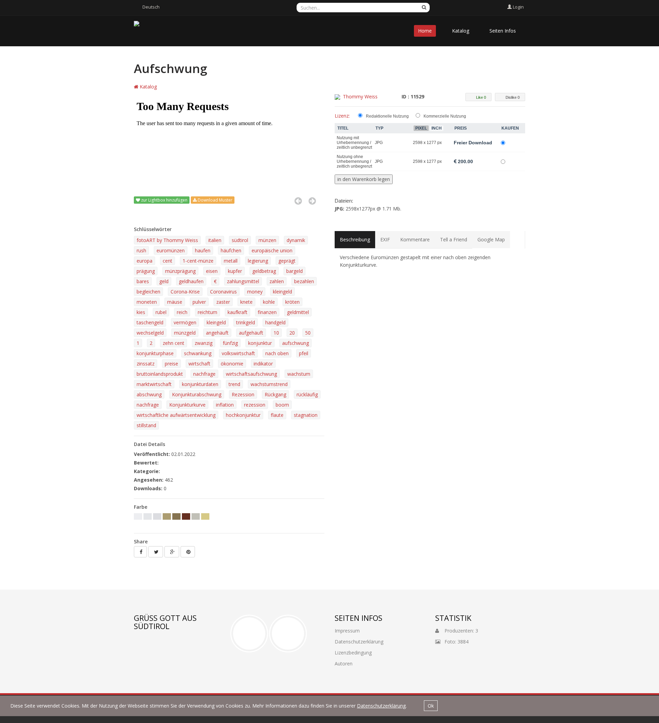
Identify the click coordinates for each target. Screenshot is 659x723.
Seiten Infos (502, 30)
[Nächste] (312, 201)
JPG (379, 142)
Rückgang (275, 394)
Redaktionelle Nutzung (387, 116)
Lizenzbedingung (353, 652)
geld (164, 281)
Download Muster (214, 200)
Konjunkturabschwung (196, 394)
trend (234, 384)
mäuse (174, 302)
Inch (436, 128)
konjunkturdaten (200, 384)
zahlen (276, 281)
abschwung (149, 394)
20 (292, 332)
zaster (223, 302)
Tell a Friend (453, 239)
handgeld (275, 322)
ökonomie (232, 363)
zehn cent (173, 343)
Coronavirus (223, 291)
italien (214, 240)
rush (141, 250)
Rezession (243, 394)
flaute (277, 415)
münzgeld (185, 332)
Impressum (347, 630)
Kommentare (415, 239)
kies (141, 312)
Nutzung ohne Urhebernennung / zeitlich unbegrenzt (354, 161)
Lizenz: (342, 115)
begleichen (148, 291)
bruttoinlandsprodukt (160, 374)
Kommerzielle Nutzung (445, 116)
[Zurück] (298, 201)
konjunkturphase (155, 353)
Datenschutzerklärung (381, 705)
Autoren (343, 663)
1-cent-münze (198, 260)
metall (231, 260)
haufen (202, 250)
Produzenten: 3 (458, 630)
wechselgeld (150, 332)
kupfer (235, 271)
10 (276, 332)
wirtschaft (199, 363)
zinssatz (145, 363)
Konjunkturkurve (187, 404)
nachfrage (204, 374)
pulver (199, 302)
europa (144, 260)
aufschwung (295, 343)
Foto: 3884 (454, 641)
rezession (254, 404)
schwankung (197, 353)
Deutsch (151, 7)
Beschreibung (355, 239)
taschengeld (150, 322)
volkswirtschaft (238, 353)
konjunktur (260, 343)
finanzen (267, 312)
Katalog (460, 30)
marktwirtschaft (154, 384)
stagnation (305, 415)
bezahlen (304, 281)
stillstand (146, 425)
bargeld (294, 271)
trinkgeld (245, 322)
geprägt (287, 260)
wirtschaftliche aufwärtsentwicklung (176, 415)
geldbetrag (264, 271)
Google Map (491, 239)
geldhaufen (191, 281)
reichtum (207, 312)
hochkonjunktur (243, 415)
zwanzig (203, 343)
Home (425, 30)
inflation (225, 404)
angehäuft (217, 332)
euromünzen (171, 250)
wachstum (298, 374)
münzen (267, 240)
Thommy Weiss (360, 96)
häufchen (231, 250)
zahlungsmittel (243, 281)
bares (143, 281)
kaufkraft (237, 312)
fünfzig (230, 343)
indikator (263, 363)
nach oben (277, 353)
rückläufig (307, 394)
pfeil (303, 353)
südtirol (240, 240)
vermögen (185, 322)
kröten (292, 302)
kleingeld (282, 291)
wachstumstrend (269, 384)
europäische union (272, 250)
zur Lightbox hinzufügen (163, 200)
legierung (258, 260)
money (255, 291)
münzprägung (180, 271)
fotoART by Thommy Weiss (167, 240)
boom (282, 404)
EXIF (385, 239)
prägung (146, 271)
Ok (431, 705)
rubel (160, 312)
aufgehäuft (251, 332)
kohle (269, 302)
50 (308, 332)
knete (246, 302)
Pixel (421, 128)
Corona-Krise (185, 291)
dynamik (296, 240)
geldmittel (298, 312)
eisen (212, 271)
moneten (147, 302)
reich (182, 312)
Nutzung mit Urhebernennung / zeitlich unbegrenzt (354, 142)
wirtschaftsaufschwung (251, 374)
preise (171, 363)
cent (167, 260)
